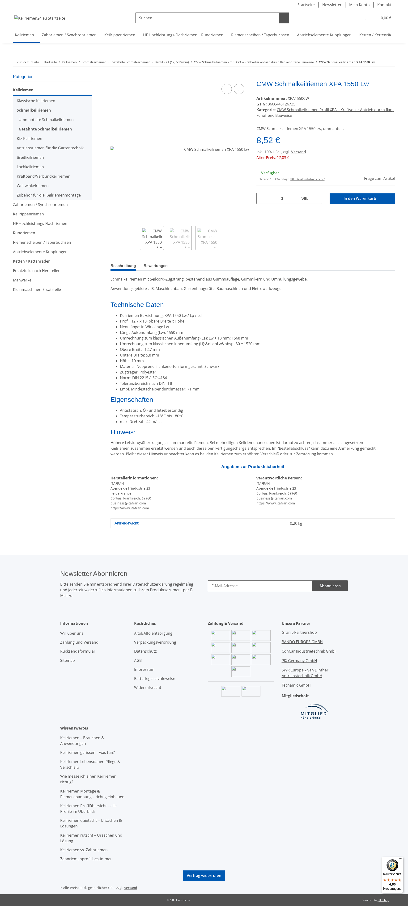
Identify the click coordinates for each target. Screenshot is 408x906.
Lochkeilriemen (30, 166)
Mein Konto (359, 4)
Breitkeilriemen (30, 157)
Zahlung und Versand (79, 642)
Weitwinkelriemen (33, 185)
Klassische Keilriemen (36, 100)
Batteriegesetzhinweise (154, 678)
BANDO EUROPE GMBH (302, 641)
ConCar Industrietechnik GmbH (309, 651)
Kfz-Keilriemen (29, 138)
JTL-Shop (383, 900)
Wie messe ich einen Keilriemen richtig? (88, 779)
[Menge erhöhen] (316, 198)
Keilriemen (23, 89)
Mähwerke (22, 280)
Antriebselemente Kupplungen (40, 251)
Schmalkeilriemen (34, 110)
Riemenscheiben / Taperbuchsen (42, 242)
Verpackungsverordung (155, 642)
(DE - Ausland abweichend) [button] (307, 179)
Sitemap (67, 660)
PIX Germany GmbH (299, 660)
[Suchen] (284, 18)
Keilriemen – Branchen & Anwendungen (82, 740)
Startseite (306, 4)
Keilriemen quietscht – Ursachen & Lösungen (91, 823)
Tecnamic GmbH (296, 685)
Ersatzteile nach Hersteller (36, 270)
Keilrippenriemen (28, 214)
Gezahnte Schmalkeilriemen (45, 129)
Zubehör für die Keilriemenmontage (49, 195)
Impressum (144, 669)
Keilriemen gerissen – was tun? (87, 752)
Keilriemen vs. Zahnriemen (84, 849)
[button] (355, 17)
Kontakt (384, 4)
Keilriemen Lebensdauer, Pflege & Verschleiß (90, 764)
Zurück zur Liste (28, 62)
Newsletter (332, 4)
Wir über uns (71, 633)
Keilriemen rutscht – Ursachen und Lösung (91, 838)
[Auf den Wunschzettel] (239, 89)
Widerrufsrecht (147, 687)
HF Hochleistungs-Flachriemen (40, 223)
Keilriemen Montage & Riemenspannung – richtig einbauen (92, 794)
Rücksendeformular (77, 651)
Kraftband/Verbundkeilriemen (43, 176)
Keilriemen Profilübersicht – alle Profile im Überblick (88, 808)
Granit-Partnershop (299, 632)
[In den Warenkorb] (114, 77)
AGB (138, 660)
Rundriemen (24, 232)
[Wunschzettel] (365, 17)
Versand (298, 152)
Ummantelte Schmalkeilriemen (46, 119)
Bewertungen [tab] (156, 266)
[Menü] (400, 859)
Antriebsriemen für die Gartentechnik (50, 148)
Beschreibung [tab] (123, 266)
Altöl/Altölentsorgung (153, 633)
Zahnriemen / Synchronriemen (40, 204)
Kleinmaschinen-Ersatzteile (37, 289)
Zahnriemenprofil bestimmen (86, 858)
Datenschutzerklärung (152, 584)
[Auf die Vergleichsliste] (226, 89)
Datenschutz (145, 651)
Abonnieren (330, 585)
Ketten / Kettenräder (31, 261)
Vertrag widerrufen (204, 875)
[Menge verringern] (262, 198)
